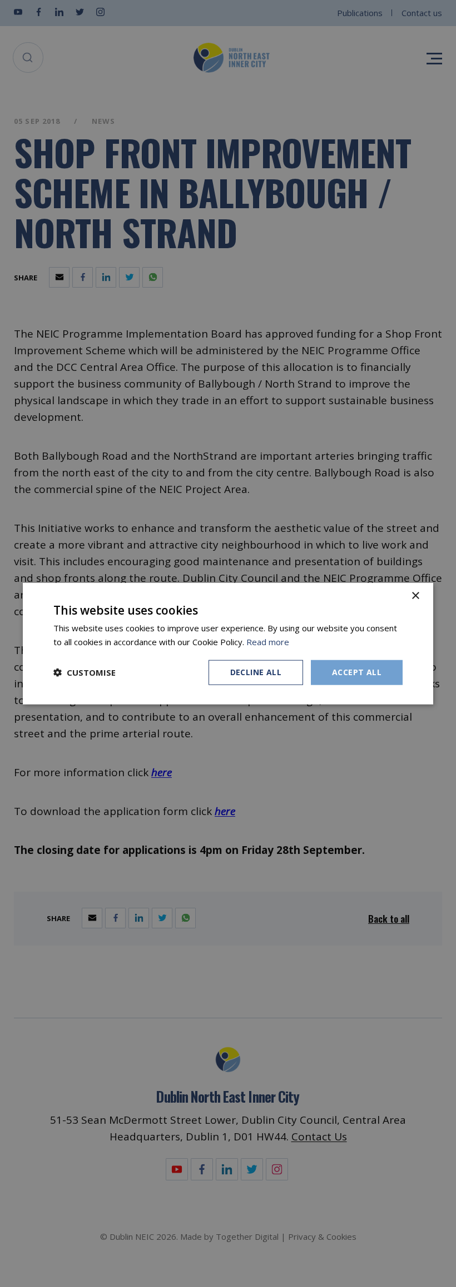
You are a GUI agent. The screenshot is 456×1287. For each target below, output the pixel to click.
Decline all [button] (255, 672)
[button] (84, 672)
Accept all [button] (356, 672)
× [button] (415, 596)
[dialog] (228, 644)
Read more (267, 641)
